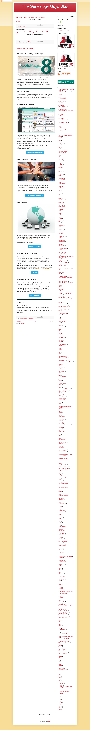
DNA (59, 224)
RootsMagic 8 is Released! (24, 48)
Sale (59, 565)
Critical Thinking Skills (62, 199)
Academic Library (62, 95)
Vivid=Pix (60, 646)
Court (59, 194)
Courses (60, 193)
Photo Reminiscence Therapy (64, 515)
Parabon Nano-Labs (62, 503)
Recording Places (62, 546)
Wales (60, 654)
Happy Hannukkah (62, 337)
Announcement (61, 125)
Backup (60, 141)
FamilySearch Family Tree (63, 262)
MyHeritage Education (62, 451)
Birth (59, 148)
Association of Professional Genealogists (66, 133)
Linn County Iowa (62, 398)
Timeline (60, 620)
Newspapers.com (62, 482)
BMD (59, 156)
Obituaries (60, 491)
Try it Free (34, 272)
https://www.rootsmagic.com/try (42, 268)
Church (60, 176)
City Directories (61, 178)
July (60, 696)
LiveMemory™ (61, 400)
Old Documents (61, 498)
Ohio (59, 494)
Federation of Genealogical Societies (65, 268)
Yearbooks (60, 664)
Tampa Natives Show (62, 604)
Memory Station (61, 416)
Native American (61, 472)
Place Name (61, 519)
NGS (59, 484)
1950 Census (61, 93)
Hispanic (60, 345)
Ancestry (60, 117)
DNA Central (61, 226)
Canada (60, 168)
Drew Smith (61, 233)
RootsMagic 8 (25, 318)
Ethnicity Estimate (62, 241)
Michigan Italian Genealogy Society (65, 424)
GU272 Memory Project (63, 332)
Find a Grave (61, 272)
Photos (60, 518)
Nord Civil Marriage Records (64, 486)
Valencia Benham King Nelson (64, 642)
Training (60, 625)
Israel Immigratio (61, 371)
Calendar (60, 167)
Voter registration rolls (62, 653)
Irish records (61, 368)
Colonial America (62, 183)
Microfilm (60, 426)
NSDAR (60, 490)
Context (60, 187)
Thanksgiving (61, 608)
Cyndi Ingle (61, 207)
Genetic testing (61, 311)
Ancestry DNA (61, 118)
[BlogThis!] (38, 25)
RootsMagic (21, 318)
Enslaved (60, 238)
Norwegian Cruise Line (63, 488)
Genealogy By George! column (64, 297)
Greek (60, 329)
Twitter (60, 628)
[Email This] (37, 25)
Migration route (61, 430)
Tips (59, 621)
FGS (59, 269)
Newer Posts (18, 321)
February (61, 704)
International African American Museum (65, 361)
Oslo (59, 502)
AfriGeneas (61, 102)
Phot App (60, 513)
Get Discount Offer (34, 295)
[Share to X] (40, 25)
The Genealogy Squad (63, 613)
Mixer (59, 434)
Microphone (61, 427)
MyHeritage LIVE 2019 (63, 457)
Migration (60, 428)
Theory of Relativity (62, 618)
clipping (60, 182)
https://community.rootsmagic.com (43, 188)
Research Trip (61, 552)
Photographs (61, 517)
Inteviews (60, 364)
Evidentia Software (62, 245)
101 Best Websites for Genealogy (64, 91)
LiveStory (60, 402)
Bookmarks (61, 160)
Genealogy (60, 296)
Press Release (61, 530)
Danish (60, 210)
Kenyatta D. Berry (62, 383)
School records (61, 575)
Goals (60, 318)
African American (62, 99)
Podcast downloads (62, 523)
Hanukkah (60, 334)
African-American (62, 101)
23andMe (60, 94)
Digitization (61, 220)
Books (60, 162)
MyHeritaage (61, 446)
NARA (60, 463)
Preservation (61, 529)
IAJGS (60, 352)
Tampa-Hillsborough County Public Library (66, 605)
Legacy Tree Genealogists (63, 391)
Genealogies (61, 294)
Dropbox (60, 234)
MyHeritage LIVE (62, 455)
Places (60, 521)
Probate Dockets (61, 533)
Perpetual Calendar (62, 510)
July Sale (60, 380)
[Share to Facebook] (41, 25)
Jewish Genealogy (62, 376)
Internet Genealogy (62, 363)
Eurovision (60, 242)
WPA (59, 660)
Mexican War (61, 423)
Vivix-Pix (60, 648)
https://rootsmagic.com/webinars (34, 238)
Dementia (60, 217)
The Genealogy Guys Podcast (64, 612)
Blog (59, 155)
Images (60, 355)
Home (35, 321)
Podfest (60, 525)
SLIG (59, 583)
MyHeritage (23, 26)
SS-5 (59, 600)
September (62, 693)
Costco (60, 191)
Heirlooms (60, 341)
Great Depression (62, 326)
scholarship (61, 571)
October (61, 685)
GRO (59, 330)
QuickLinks (60, 542)
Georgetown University (63, 313)
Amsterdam (61, 114)
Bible (59, 144)
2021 (60, 680)
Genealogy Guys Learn (63, 303)
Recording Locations (62, 545)
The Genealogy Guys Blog (63, 610)
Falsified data (61, 251)
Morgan (60, 438)
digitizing (60, 221)
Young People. (61, 667)
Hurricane (60, 349)
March (61, 702)
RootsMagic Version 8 (31, 318)
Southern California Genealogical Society (66, 591)
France (20, 26)
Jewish (60, 375)
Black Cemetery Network (63, 151)
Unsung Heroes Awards (63, 638)
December (62, 682)
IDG (59, 353)
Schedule (60, 569)
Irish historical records (62, 367)
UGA (59, 632)
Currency (60, 203)
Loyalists (60, 408)
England (60, 237)
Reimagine (60, 549)
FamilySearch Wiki (62, 265)
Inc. (59, 359)
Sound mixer (61, 588)
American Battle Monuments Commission (66, 110)
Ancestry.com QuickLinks (63, 122)
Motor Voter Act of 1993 (63, 442)
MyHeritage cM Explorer (63, 449)
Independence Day (62, 360)
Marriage (60, 412)
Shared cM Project (62, 576)
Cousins (60, 198)
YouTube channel (41, 241)
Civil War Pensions (62, 179)
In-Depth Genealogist (62, 356)
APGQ (60, 127)
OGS (59, 492)
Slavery (60, 580)
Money (60, 435)
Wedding (60, 656)
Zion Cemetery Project (62, 669)
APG (59, 126)
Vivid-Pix (60, 645)
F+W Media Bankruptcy (63, 248)
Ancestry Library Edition (63, 119)
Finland (60, 273)
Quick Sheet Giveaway (63, 541)
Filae (59, 270)
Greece (60, 328)
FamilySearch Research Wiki (64, 264)
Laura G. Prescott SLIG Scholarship (65, 388)
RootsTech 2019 (61, 564)
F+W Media (61, 247)
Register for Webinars (34, 246)
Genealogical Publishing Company (65, 293)
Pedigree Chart (61, 509)
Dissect (60, 222)
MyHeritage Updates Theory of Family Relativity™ (32, 32)
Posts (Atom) (23, 323)
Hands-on (60, 333)
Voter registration (62, 649)
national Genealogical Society (64, 468)
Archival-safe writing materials (64, 129)
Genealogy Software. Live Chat (64, 306)
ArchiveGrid (61, 130)
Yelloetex (60, 665)
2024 (60, 676)
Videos (60, 644)
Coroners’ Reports (62, 190)
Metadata (60, 420)
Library (60, 395)
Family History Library (62, 255)
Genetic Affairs (61, 310)
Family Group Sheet (62, 252)
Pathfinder (60, 506)
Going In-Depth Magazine (63, 321)
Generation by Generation (63, 309)
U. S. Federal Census (62, 629)
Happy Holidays (61, 338)
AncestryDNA (61, 123)
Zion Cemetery (61, 668)
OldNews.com (61, 499)
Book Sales (61, 159)
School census (61, 573)
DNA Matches (61, 229)
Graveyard (60, 325)
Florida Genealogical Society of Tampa (65, 277)
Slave (60, 577)
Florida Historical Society (63, 281)
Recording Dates (62, 544)
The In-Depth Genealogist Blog (64, 616)
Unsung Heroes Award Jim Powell (65, 635)
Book (59, 158)
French (60, 286)
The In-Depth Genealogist (63, 614)
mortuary (60, 440)
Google (60, 322)
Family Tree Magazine (62, 260)
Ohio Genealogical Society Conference (65, 496)
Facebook (60, 249)
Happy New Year (62, 340)
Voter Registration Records (63, 652)
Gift (59, 317)
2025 (60, 674)
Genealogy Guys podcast (63, 305)
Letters (60, 392)
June (61, 698)
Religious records (62, 550)
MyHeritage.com (61, 462)
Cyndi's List (61, 209)
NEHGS (60, 473)
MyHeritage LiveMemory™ (63, 458)
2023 (60, 677)
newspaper (61, 480)
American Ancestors (62, 109)
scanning (60, 568)
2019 (60, 707)
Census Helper (61, 174)
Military (60, 432)
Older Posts (51, 321)
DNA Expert (61, 228)
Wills (59, 658)
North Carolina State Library (64, 487)
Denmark (60, 218)
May (60, 699)
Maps (59, 411)
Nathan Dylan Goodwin (63, 464)
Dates (60, 214)
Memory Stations (62, 418)
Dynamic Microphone (62, 236)
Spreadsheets (61, 599)
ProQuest (60, 537)
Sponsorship (61, 597)
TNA (59, 622)
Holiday (60, 348)
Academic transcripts (62, 98)
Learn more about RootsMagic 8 (35, 152)
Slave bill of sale (61, 579)
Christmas (60, 175)
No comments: (33, 24)
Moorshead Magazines (63, 436)
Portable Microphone (62, 526)
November (62, 683)
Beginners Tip (61, 143)
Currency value (61, 205)
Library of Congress (62, 396)
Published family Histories (63, 540)
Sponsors (60, 596)
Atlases (60, 137)
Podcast (60, 522)
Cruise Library (61, 202)
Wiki (59, 657)
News (60, 479)
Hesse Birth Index (62, 342)
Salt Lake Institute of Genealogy (64, 567)
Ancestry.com (61, 121)
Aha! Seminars (61, 103)
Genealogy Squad (62, 307)
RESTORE (60, 553)
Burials (60, 166)
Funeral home (61, 289)
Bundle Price (61, 164)
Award (60, 140)
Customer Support (62, 206)
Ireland (60, 365)
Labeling (60, 384)
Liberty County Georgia (63, 394)
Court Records (61, 195)
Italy (59, 373)
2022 (60, 679)
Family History (61, 253)
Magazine (60, 409)
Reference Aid (61, 548)
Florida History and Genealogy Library (65, 282)
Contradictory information (63, 189)
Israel (59, 369)
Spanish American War (63, 593)
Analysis (60, 115)
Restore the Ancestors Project (64, 554)
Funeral (60, 288)
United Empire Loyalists (63, 633)
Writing (60, 661)
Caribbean (60, 170)
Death (60, 216)
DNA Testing (61, 232)
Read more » (18, 21)
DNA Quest (60, 230)
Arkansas (60, 131)
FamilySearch (61, 261)
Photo (60, 514)
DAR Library (61, 213)
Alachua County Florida (63, 106)
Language (60, 387)
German (60, 314)
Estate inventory (61, 240)
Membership (61, 415)
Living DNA (61, 403)
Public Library (61, 538)
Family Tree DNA (62, 258)
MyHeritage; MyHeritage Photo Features (66, 459)
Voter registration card (62, 650)
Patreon (60, 507)
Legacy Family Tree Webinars (64, 390)
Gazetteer (60, 290)
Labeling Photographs (62, 386)
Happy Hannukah (62, 336)
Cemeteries (61, 171)
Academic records (62, 97)
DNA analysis (61, 225)
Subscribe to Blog (62, 601)
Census (60, 172)
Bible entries (61, 145)
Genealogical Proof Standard (64, 292)
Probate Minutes (61, 534)
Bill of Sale (60, 147)
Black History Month (62, 152)
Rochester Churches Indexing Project (65, 556)
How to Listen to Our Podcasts (64, 30)
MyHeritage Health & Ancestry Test (65, 454)
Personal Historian (62, 511)
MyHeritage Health (62, 453)
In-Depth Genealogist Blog (63, 357)
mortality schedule (62, 439)
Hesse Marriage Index (62, 344)
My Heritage (61, 443)
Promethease (61, 536)
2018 (60, 709)
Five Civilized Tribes (62, 276)
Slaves (60, 581)
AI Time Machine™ (62, 105)
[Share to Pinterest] (42, 25)
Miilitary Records (62, 431)
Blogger (49, 721)
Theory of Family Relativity (27, 42)
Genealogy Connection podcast (64, 301)
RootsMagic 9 (61, 560)
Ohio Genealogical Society (63, 495)
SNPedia (60, 584)
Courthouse (61, 197)
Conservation (61, 186)
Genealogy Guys (62, 302)
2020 (60, 706)
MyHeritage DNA (62, 450)
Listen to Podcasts (62, 399)
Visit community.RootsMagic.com (34, 195)
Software (60, 587)
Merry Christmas (61, 419)
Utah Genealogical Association (64, 641)
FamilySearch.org (62, 266)
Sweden (60, 603)
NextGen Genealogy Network (64, 483)
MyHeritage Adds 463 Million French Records (30, 17)
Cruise (60, 201)
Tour (59, 624)
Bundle (60, 163)
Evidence (60, 244)
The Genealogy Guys (62, 609)
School (60, 572)
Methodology (61, 422)
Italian (60, 372)
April (60, 701)
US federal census (62, 640)
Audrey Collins (61, 139)
